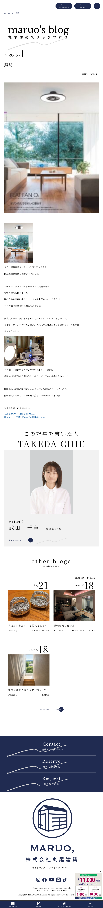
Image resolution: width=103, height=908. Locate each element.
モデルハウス (64, 906)
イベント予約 (13, 906)
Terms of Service (56, 890)
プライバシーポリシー (60, 867)
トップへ (90, 906)
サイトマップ (38, 867)
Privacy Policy (41, 890)
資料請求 (38, 906)
